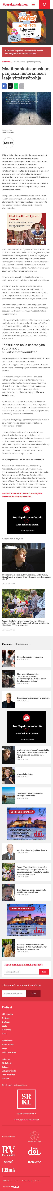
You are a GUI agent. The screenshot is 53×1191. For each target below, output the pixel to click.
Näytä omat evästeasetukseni (14, 1085)
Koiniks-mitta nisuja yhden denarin (32, 850)
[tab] (8, 644)
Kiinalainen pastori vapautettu (30, 657)
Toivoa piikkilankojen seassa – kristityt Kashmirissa (30, 794)
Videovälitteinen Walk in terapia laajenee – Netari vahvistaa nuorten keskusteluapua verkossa (32, 946)
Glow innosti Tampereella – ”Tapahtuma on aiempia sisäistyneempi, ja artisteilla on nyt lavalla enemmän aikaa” (31, 677)
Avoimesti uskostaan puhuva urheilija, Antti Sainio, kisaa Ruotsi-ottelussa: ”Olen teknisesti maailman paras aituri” (26, 577)
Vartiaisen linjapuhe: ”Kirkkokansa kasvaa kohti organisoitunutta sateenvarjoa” (24, 52)
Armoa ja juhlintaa (25, 774)
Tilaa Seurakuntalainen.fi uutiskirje (23, 964)
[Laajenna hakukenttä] (44, 4)
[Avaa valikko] (33, 4)
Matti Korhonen (8, 132)
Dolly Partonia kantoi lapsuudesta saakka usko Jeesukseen (31, 891)
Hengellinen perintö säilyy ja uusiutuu (33, 698)
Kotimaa (7, 61)
